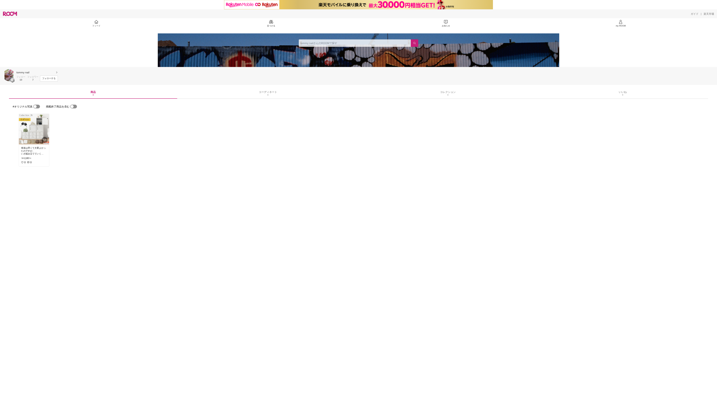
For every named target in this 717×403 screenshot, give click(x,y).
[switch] (36, 106)
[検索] (414, 43)
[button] (9, 75)
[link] (34, 129)
